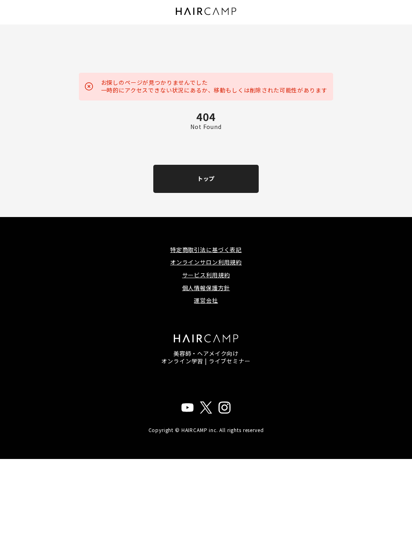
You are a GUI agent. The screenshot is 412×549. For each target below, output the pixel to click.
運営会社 (206, 300)
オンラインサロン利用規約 (206, 262)
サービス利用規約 (206, 275)
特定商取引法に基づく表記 (206, 250)
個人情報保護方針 (206, 288)
